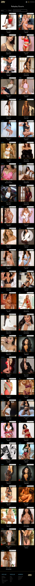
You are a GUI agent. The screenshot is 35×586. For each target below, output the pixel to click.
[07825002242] (28, 2)
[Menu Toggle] (26, 2)
